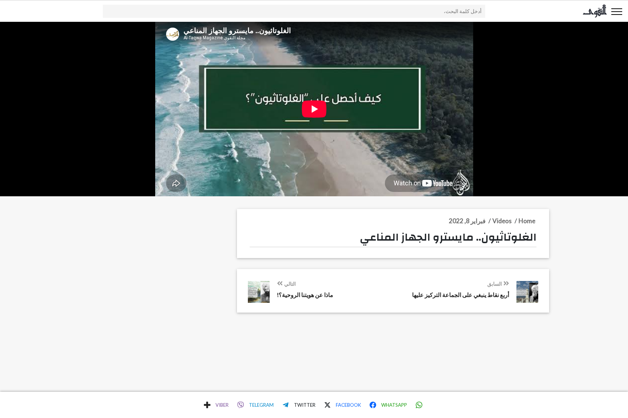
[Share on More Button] (207, 404)
